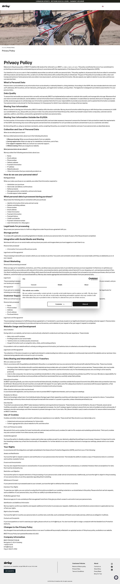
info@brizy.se (56, 521)
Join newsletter (9, 571)
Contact (71, 6)
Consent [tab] (33, 284)
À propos (64, 6)
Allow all (85, 304)
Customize (58, 304)
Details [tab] (60, 284)
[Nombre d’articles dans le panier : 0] (116, 6)
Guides (56, 6)
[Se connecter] (113, 6)
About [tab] (86, 284)
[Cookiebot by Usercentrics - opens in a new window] (90, 279)
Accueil (4, 47)
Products (49, 6)
